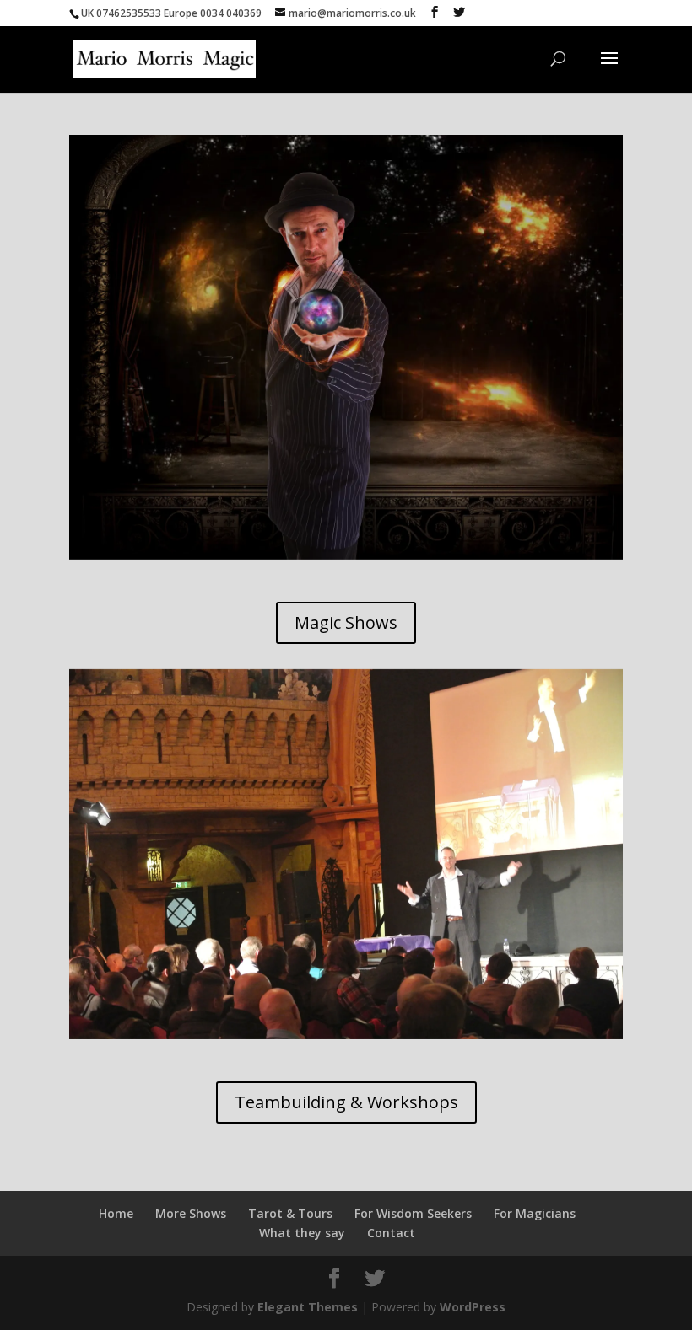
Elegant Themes (307, 1307)
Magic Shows (346, 622)
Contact (391, 1233)
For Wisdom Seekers (413, 1213)
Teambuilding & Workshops (346, 1102)
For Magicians (535, 1213)
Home (116, 1213)
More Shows (190, 1213)
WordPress (472, 1307)
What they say (302, 1233)
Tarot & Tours (290, 1213)
